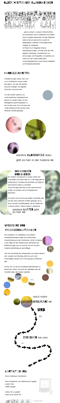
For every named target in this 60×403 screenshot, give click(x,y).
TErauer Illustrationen (36, 2)
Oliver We (10, 2)
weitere (21, 155)
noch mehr (40, 296)
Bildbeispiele (35, 155)
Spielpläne (40, 301)
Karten (28, 209)
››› (51, 160)
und (41, 310)
